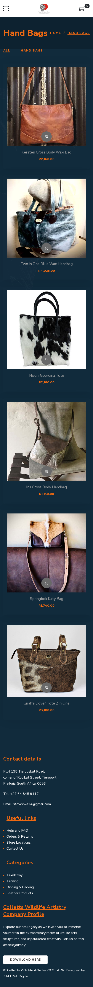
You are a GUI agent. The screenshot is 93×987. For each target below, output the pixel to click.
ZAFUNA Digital (16, 976)
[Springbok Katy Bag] (46, 552)
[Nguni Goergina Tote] (46, 329)
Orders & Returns (19, 836)
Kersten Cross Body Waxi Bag (46, 152)
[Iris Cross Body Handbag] (46, 441)
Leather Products (19, 893)
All (6, 51)
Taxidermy (14, 875)
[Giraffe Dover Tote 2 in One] (46, 664)
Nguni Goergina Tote (46, 375)
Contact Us (15, 848)
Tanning (12, 881)
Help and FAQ (17, 830)
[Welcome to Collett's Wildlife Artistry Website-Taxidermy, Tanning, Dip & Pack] (43, 8)
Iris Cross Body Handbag (46, 487)
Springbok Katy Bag (46, 598)
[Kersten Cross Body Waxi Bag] (46, 106)
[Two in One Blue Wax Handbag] (46, 218)
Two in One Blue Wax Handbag (47, 263)
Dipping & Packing (20, 887)
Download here (25, 960)
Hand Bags (32, 51)
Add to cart (46, 136)
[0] (82, 10)
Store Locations (18, 842)
